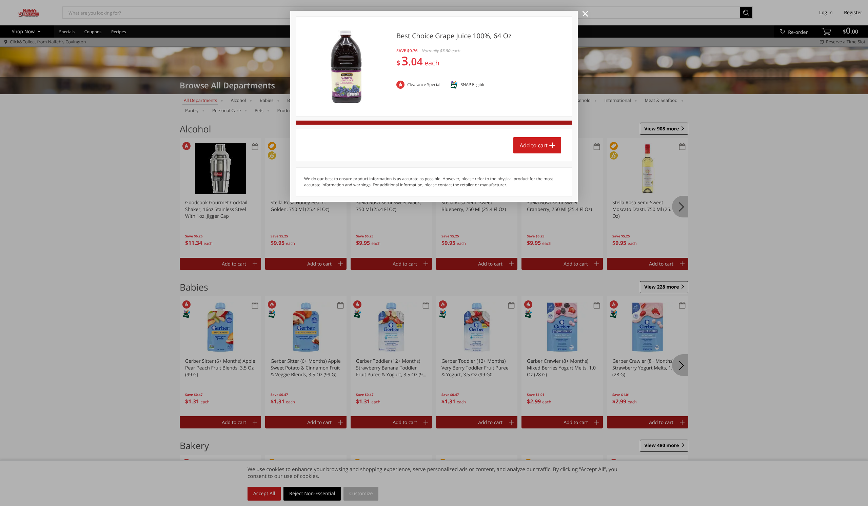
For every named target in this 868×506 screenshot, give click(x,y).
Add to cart (534, 145)
